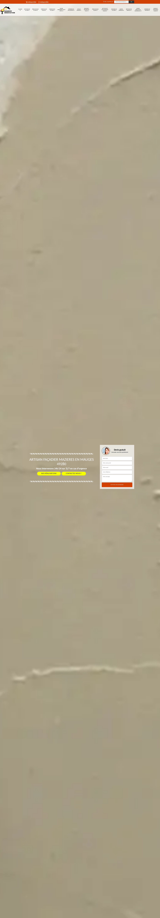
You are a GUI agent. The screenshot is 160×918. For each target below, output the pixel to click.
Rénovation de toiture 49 (35, 10)
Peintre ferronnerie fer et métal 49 (61, 9)
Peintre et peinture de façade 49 (155, 9)
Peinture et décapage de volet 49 (86, 9)
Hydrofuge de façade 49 (44, 10)
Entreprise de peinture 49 (147, 10)
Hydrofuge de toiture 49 (52, 10)
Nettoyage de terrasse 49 (129, 10)
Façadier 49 (20, 10)
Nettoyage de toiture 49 (27, 10)
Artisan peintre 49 (79, 10)
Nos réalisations (49, 473)
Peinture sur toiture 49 (114, 10)
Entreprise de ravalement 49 (71, 10)
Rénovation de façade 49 (95, 10)
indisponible (32, 2)
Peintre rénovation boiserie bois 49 (138, 9)
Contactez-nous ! (74, 473)
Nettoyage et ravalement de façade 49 (105, 9)
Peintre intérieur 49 (121, 10)
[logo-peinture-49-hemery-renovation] (7, 10)
